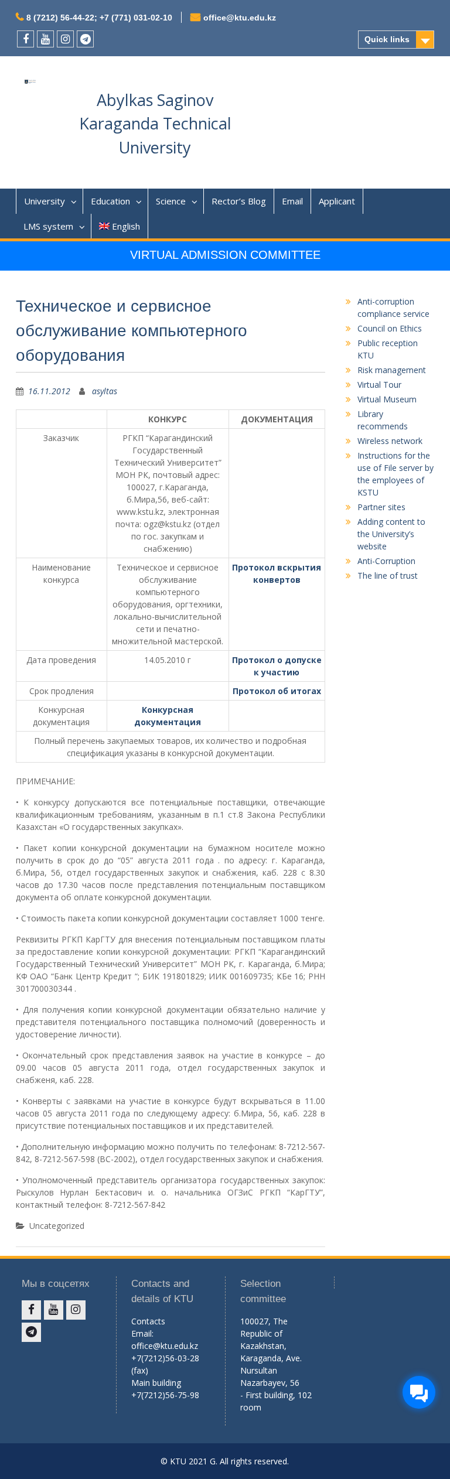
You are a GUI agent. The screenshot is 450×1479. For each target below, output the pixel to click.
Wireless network (389, 440)
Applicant (337, 201)
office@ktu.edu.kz (239, 17)
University (44, 201)
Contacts (148, 1321)
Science (171, 201)
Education (110, 201)
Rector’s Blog (239, 201)
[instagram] (65, 38)
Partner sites (381, 507)
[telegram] (85, 38)
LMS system (48, 226)
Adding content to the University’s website (391, 534)
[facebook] (25, 38)
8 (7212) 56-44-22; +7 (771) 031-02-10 (99, 17)
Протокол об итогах (277, 690)
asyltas (104, 391)
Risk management (391, 369)
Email (292, 201)
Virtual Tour (379, 384)
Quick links (387, 39)
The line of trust (387, 575)
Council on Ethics (389, 328)
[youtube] (45, 38)
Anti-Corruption (386, 560)
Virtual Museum (387, 399)
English (126, 226)
